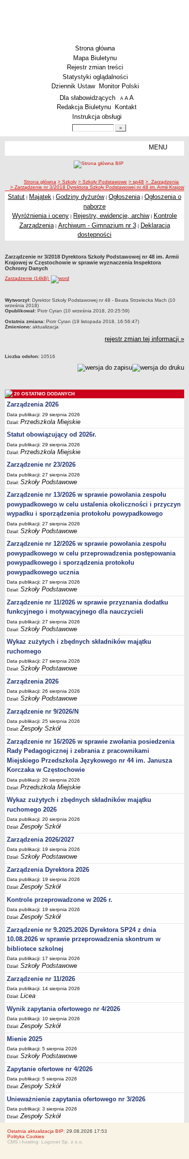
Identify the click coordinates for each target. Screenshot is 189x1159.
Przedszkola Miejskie (50, 421)
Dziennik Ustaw (73, 86)
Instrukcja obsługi (97, 116)
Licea (27, 995)
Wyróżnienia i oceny (40, 215)
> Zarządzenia (162, 181)
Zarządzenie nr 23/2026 (41, 464)
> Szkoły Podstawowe (102, 181)
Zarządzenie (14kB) (27, 278)
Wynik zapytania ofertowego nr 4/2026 (63, 1008)
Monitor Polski (119, 86)
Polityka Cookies (25, 1136)
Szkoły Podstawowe (48, 482)
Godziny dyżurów (80, 196)
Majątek (40, 196)
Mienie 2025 (24, 1039)
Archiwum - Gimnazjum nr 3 (97, 225)
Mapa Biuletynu (95, 58)
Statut (16, 196)
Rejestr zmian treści (95, 67)
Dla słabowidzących (87, 97)
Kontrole (165, 215)
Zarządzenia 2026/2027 (40, 839)
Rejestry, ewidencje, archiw (111, 215)
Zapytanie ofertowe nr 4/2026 (50, 1069)
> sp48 (136, 181)
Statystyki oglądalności (95, 77)
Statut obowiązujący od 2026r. (51, 434)
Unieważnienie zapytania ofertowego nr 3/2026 (76, 1099)
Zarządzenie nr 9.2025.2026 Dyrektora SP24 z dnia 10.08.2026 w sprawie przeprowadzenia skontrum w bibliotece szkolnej (83, 939)
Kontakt (126, 107)
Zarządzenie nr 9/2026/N (43, 711)
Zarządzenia (36, 225)
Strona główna (95, 48)
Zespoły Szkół (40, 728)
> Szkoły (67, 181)
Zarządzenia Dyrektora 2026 (48, 869)
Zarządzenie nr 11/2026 (41, 978)
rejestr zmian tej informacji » (144, 339)
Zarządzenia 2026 (33, 404)
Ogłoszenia (124, 196)
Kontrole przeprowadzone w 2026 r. (59, 899)
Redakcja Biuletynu (84, 107)
